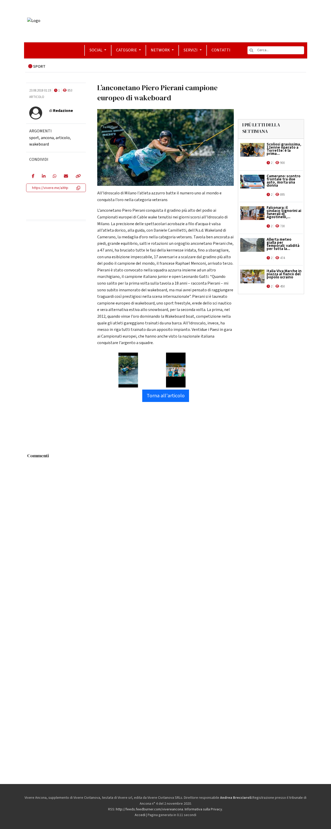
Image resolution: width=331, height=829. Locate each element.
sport (34, 138)
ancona (47, 138)
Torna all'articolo (166, 395)
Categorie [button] (127, 50)
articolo (63, 138)
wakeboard (39, 144)
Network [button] (161, 50)
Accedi (140, 815)
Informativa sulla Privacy (203, 809)
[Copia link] (78, 176)
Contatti (221, 50)
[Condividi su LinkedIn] (43, 176)
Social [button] (96, 50)
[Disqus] (165, 525)
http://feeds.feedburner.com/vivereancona (149, 809)
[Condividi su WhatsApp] (54, 176)
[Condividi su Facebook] (33, 176)
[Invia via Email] (65, 176)
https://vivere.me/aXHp (50, 188)
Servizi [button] (191, 50)
